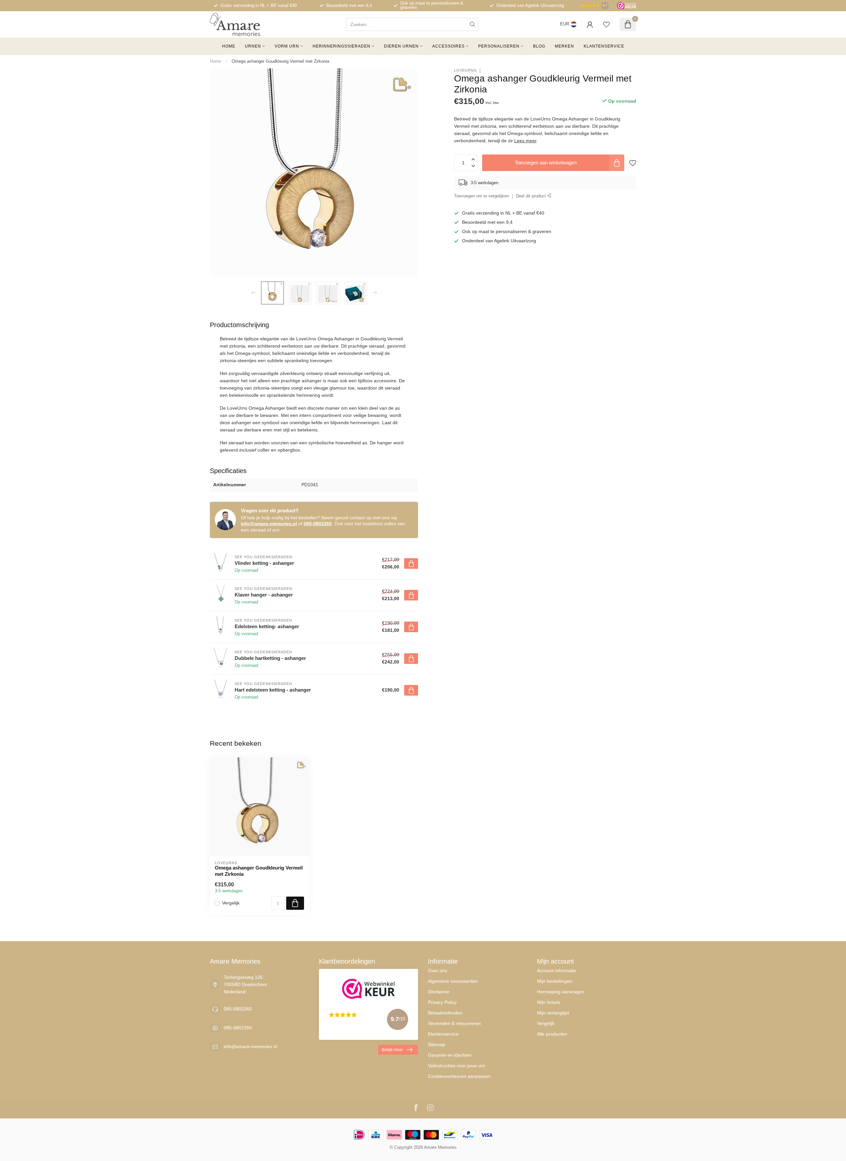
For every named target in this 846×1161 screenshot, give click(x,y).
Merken (564, 46)
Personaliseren (498, 46)
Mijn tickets (548, 1002)
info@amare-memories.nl (269, 523)
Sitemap (436, 1044)
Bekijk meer (392, 1049)
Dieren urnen (401, 46)
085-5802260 (318, 523)
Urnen (253, 46)
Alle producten (552, 1034)
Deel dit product (531, 196)
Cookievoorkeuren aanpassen (459, 1076)
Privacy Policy (442, 1002)
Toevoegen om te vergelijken (481, 196)
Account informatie (556, 970)
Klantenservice (604, 46)
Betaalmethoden (445, 1012)
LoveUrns (465, 70)
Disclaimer (439, 991)
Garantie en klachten (450, 1055)
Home (228, 46)
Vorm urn (287, 46)
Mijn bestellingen (554, 981)
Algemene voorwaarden (453, 981)
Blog (539, 46)
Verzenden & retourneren (454, 1023)
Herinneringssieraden (341, 46)
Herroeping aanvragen (560, 991)
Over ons (437, 970)
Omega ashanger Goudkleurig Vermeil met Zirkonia (280, 61)
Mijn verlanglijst (553, 1012)
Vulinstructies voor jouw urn (456, 1065)
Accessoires (448, 46)
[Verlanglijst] (606, 24)
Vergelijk (231, 903)
